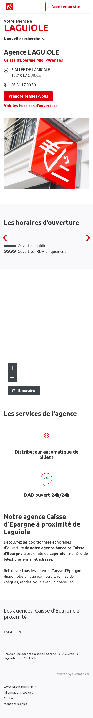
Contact (9, 698)
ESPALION (12, 632)
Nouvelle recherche (22, 38)
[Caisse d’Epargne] (9, 6)
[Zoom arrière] (12, 377)
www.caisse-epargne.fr (20, 686)
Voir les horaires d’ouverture (31, 106)
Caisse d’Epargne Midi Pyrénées (33, 60)
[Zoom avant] (12, 368)
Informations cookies (18, 692)
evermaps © (80, 674)
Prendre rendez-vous (28, 96)
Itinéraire (26, 390)
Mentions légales (15, 703)
